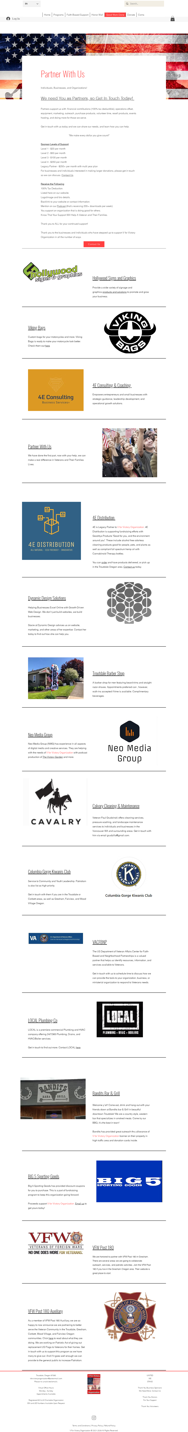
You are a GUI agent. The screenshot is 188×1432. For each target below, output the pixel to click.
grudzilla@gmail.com (118, 835)
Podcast (61, 206)
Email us (79, 1203)
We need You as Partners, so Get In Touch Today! (87, 98)
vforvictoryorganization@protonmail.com (46, 1378)
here (47, 345)
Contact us (129, 566)
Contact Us (67, 175)
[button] (172, 18)
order (104, 562)
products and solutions (115, 291)
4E (94, 527)
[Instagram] (94, 1418)
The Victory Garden (53, 756)
